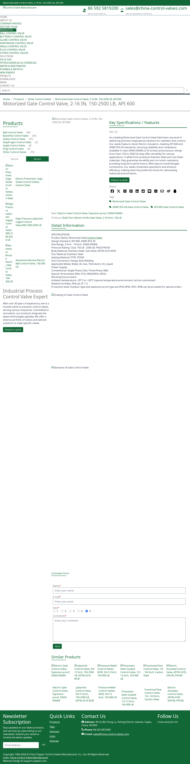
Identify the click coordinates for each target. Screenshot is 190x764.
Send (57, 646)
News (3, 82)
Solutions (6, 56)
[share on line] (149, 191)
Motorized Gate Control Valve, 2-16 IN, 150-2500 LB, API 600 (88, 99)
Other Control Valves (14, 53)
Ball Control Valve (12, 33)
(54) (34, 135)
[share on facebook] (112, 191)
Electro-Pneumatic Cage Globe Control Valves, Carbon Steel (29, 182)
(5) (36, 142)
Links (52, 736)
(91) (31, 139)
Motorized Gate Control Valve (129, 201)
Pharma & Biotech (11, 69)
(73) (32, 152)
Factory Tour (8, 26)
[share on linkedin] (137, 191)
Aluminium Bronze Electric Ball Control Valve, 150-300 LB (30, 263)
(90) (28, 132)
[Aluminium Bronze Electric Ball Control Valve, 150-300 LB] (9, 263)
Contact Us (7, 85)
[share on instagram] (124, 191)
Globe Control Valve (13, 39)
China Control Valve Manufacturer (29, 757)
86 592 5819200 (103, 8)
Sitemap (54, 741)
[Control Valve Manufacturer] (21, 10)
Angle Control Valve (13, 46)
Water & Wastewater (13, 66)
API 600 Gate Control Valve (169, 207)
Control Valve (94, 237)
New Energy (7, 72)
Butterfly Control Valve (16, 36)
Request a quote (119, 179)
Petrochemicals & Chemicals (18, 62)
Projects (5, 75)
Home (3, 17)
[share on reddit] (143, 191)
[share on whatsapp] (155, 191)
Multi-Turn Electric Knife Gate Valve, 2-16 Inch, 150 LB (91, 217)
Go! (43, 744)
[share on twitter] (118, 191)
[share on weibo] (168, 191)
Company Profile (11, 23)
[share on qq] (174, 191)
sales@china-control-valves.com (156, 8)
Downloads (7, 79)
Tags (52, 726)
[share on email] (162, 191)
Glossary (54, 731)
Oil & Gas (5, 59)
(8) (30, 145)
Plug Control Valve (12, 49)
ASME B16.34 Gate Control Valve (130, 207)
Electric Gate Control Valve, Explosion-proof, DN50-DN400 (90, 213)
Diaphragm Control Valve (16, 43)
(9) (28, 148)
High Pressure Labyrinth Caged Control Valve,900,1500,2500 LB (29, 222)
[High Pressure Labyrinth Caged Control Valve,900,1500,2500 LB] (9, 221)
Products (6, 30)
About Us (6, 20)
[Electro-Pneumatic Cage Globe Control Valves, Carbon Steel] (9, 182)
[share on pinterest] (131, 191)
